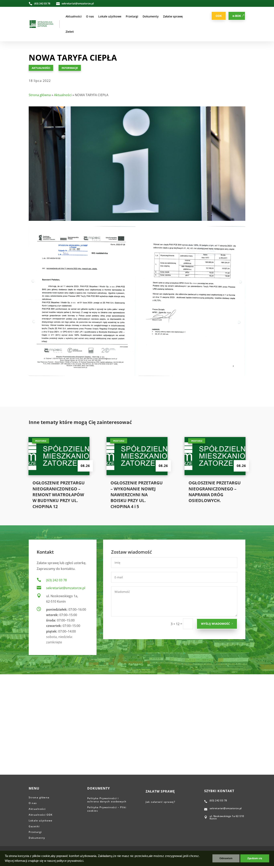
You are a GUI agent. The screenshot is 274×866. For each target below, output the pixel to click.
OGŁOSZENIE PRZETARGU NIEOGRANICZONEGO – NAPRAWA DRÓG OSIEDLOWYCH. (215, 491)
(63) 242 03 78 (56, 580)
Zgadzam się (254, 858)
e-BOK (236, 16)
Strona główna (40, 95)
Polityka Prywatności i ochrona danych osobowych (107, 800)
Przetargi (132, 16)
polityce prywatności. (70, 860)
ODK (219, 16)
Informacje (70, 68)
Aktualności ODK (41, 814)
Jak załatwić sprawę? (161, 802)
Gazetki (34, 826)
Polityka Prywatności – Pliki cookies (106, 809)
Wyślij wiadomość (215, 624)
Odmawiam (225, 858)
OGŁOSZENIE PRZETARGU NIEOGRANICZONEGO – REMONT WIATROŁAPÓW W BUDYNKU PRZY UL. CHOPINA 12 (58, 494)
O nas (90, 16)
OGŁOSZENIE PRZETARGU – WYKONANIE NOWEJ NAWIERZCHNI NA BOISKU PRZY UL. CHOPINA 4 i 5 (137, 494)
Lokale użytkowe (109, 16)
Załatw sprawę (173, 16)
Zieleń (70, 32)
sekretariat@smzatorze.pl (65, 588)
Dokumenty (151, 16)
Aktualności (74, 16)
